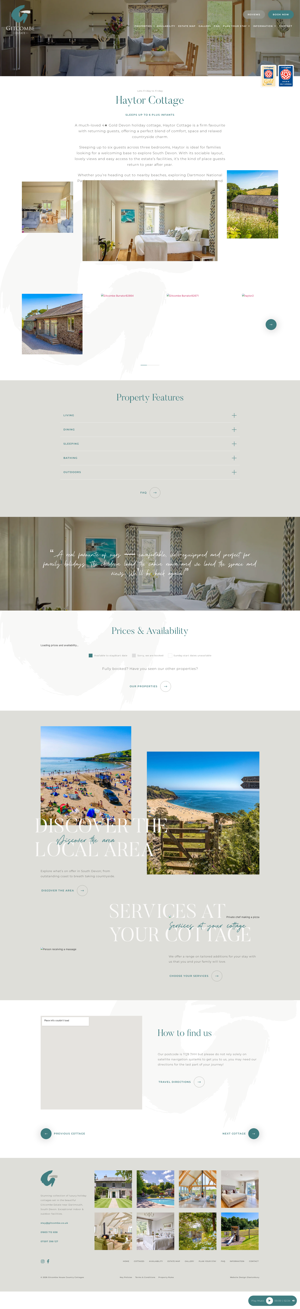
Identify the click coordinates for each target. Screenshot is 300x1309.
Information (237, 1261)
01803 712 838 (49, 1232)
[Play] (269, 1300)
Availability (156, 1261)
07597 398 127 (49, 1241)
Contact (254, 1261)
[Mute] (293, 1301)
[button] (28, 324)
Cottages (139, 1261)
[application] (272, 1300)
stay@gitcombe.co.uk (54, 1223)
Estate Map (174, 1261)
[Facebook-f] (48, 1261)
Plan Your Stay (207, 1261)
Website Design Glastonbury (244, 1277)
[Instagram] (43, 1261)
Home (126, 1261)
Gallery (189, 1261)
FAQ (223, 1261)
